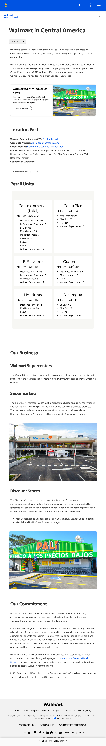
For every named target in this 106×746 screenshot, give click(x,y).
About (18, 710)
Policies (95, 716)
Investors (46, 710)
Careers (67, 710)
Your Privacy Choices (63, 718)
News (25, 710)
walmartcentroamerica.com (45, 142)
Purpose (35, 710)
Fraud (24, 716)
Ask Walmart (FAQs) (82, 710)
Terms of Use (39, 718)
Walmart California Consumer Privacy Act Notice (45, 716)
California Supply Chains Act (74, 716)
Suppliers (57, 710)
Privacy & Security (14, 716)
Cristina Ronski (50, 139)
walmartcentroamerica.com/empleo (45, 146)
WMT (66, 732)
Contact (88, 716)
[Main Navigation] (100, 5)
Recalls (48, 718)
